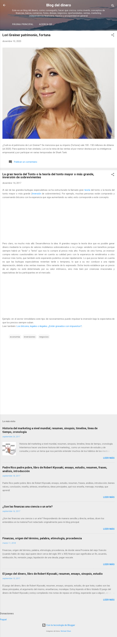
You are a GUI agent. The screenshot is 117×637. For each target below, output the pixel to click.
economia (15, 336)
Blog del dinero (58, 5)
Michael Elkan (66, 631)
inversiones (29, 336)
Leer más (109, 458)
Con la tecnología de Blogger (60, 625)
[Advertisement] (58, 220)
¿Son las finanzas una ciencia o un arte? (27, 506)
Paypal (3, 619)
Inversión (36, 193)
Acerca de (45, 24)
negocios (44, 336)
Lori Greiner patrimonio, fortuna (26, 35)
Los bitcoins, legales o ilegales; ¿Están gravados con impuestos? (49, 326)
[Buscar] (113, 6)
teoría (87, 190)
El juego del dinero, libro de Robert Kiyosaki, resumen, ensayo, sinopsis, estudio (52, 573)
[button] (113, 35)
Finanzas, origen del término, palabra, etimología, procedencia (42, 538)
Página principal (23, 24)
